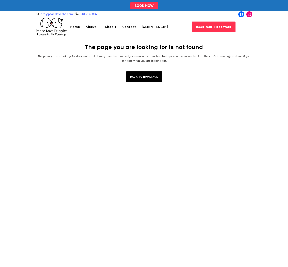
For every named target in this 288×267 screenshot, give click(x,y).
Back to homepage (144, 76)
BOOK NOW (144, 6)
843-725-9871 (89, 14)
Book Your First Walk (213, 27)
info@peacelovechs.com (56, 14)
